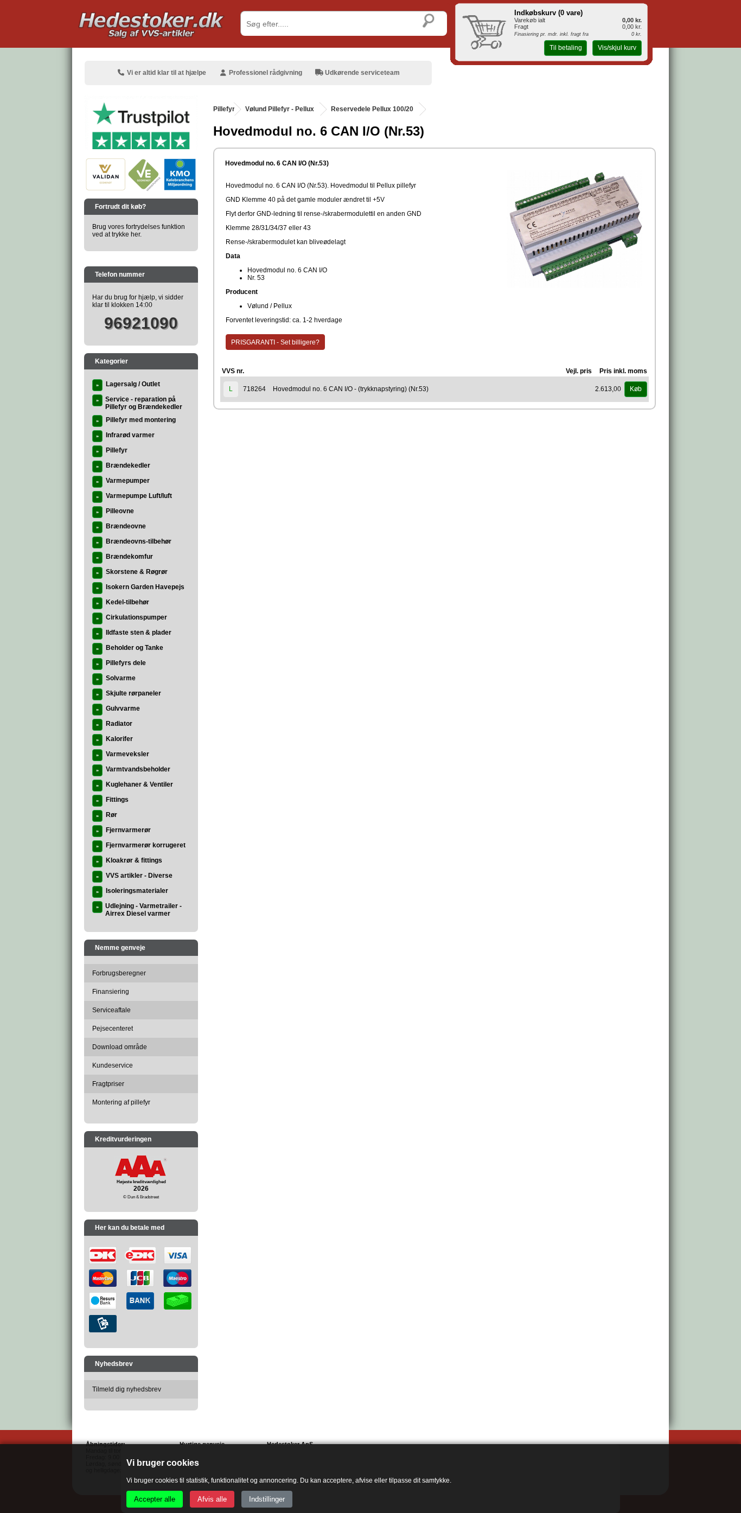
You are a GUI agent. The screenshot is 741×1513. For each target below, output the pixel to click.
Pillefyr (224, 109)
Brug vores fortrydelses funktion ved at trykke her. (138, 230)
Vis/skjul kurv (617, 48)
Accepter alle (154, 1499)
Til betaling (566, 48)
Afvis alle (212, 1499)
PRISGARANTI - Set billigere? (275, 342)
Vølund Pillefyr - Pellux (279, 109)
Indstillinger (267, 1499)
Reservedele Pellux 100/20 (372, 109)
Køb (636, 389)
